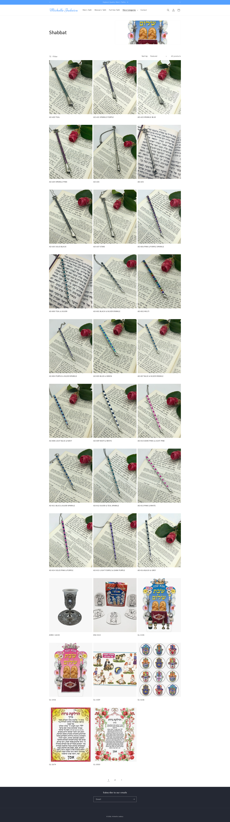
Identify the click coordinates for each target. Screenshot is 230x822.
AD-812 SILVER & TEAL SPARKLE (106, 506)
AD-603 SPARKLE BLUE (147, 117)
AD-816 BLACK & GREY (147, 570)
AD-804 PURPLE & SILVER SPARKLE (63, 376)
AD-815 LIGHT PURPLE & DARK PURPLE (109, 570)
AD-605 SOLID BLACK (57, 247)
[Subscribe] (133, 799)
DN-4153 (97, 635)
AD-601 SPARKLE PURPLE (103, 117)
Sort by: (145, 56)
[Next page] (121, 780)
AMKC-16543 (54, 635)
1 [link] (108, 780)
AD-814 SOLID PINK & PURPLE (61, 570)
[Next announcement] (180, 2)
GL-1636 (141, 700)
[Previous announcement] (50, 2)
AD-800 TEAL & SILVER (58, 311)
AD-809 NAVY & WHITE (102, 441)
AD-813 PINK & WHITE (147, 506)
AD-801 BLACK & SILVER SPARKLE (106, 311)
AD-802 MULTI (143, 311)
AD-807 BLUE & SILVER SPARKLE (151, 376)
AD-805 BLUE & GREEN (102, 376)
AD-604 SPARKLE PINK (58, 182)
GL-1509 (96, 700)
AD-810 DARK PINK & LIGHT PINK (151, 441)
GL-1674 (52, 764)
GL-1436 (52, 700)
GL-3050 (96, 764)
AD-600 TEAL (54, 117)
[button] (130, 10)
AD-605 (96, 182)
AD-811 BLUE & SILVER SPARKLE (62, 506)
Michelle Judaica (117, 816)
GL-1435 (141, 635)
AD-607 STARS (99, 247)
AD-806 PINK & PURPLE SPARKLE (151, 247)
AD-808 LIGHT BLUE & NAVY (60, 441)
